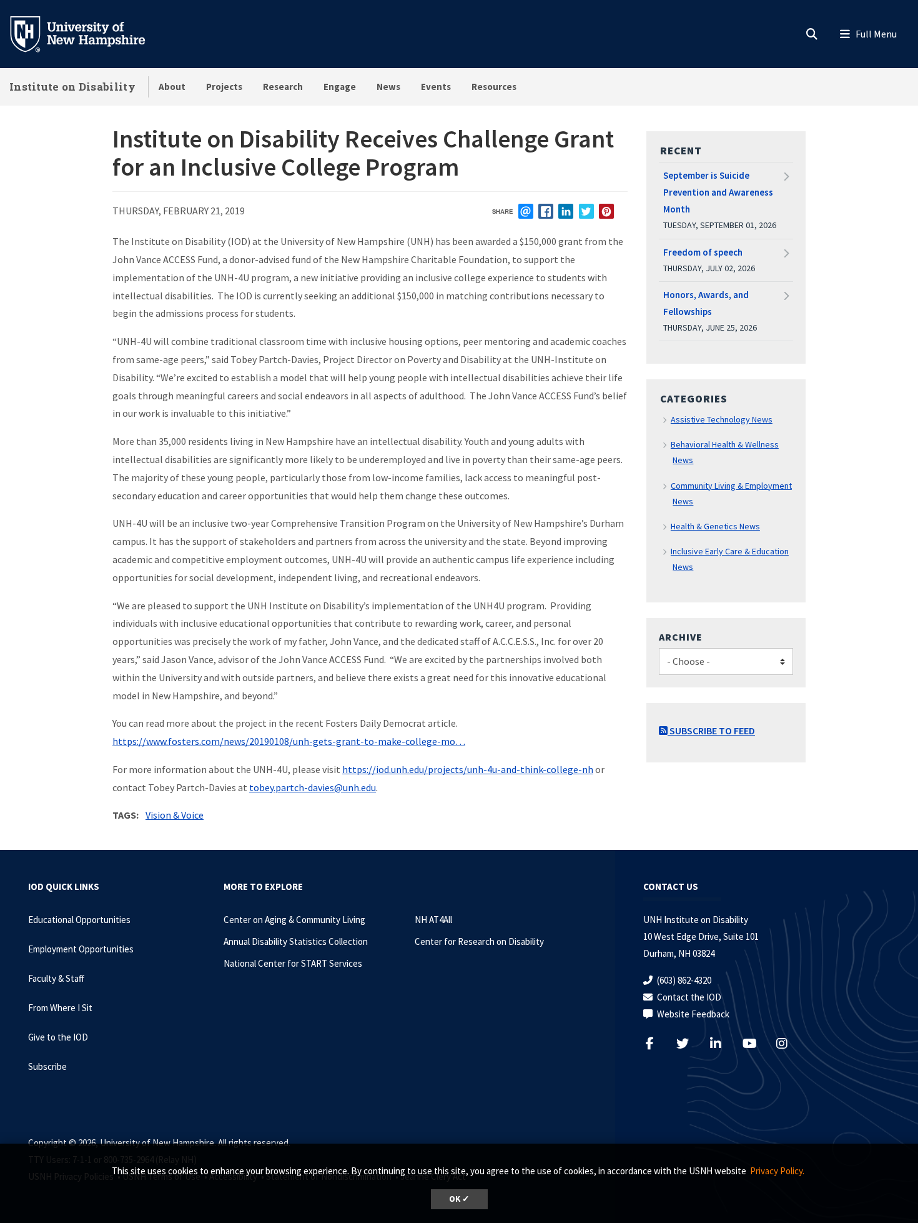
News (388, 86)
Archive (681, 637)
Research (283, 86)
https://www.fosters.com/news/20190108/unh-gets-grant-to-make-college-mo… (288, 741)
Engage (339, 86)
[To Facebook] (657, 1043)
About (172, 86)
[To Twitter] (690, 1043)
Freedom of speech (703, 252)
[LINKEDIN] (565, 211)
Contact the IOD (689, 997)
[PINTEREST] (606, 211)
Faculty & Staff (56, 978)
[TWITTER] (586, 211)
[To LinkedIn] (723, 1043)
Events (436, 86)
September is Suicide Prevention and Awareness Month (718, 192)
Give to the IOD (58, 1037)
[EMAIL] (525, 211)
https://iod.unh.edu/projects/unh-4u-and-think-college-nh (467, 769)
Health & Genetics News (715, 526)
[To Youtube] (757, 1043)
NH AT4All (433, 920)
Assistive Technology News (721, 419)
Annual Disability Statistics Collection (296, 941)
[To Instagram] (790, 1043)
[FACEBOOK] (545, 211)
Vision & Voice (175, 815)
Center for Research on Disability (479, 941)
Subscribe (47, 1066)
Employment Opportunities (81, 949)
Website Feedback (693, 1014)
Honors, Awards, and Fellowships (706, 303)
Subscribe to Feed (711, 730)
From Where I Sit (60, 1008)
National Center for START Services (293, 963)
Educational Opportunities (79, 920)
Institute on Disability (72, 86)
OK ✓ (459, 1199)
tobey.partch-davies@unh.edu (312, 787)
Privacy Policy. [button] (777, 1171)
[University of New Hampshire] (87, 33)
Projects (224, 86)
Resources (493, 86)
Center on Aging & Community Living (294, 920)
